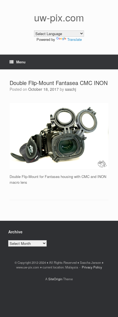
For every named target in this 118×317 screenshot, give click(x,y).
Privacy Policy (92, 267)
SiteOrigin (55, 279)
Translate (74, 39)
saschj (70, 89)
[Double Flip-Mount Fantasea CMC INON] (59, 167)
